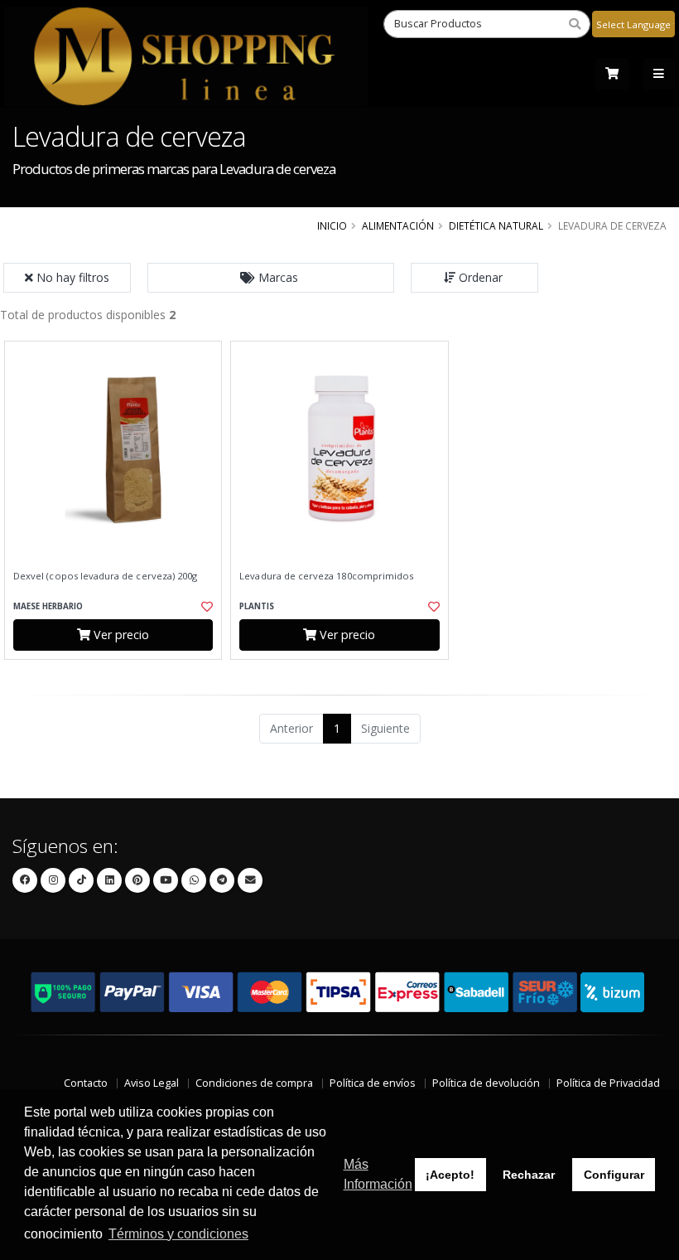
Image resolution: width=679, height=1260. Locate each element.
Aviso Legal (151, 1083)
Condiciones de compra (254, 1083)
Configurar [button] (614, 1174)
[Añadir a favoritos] (204, 607)
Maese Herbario (48, 606)
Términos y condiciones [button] (178, 1234)
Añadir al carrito (118, 673)
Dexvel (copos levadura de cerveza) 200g (105, 576)
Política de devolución (486, 1083)
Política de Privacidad (608, 1083)
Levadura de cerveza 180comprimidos (326, 576)
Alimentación (398, 225)
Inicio (332, 225)
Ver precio (119, 634)
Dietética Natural (496, 225)
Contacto (86, 1083)
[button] (270, 278)
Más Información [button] (378, 1174)
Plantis (256, 606)
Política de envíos (373, 1083)
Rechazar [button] (529, 1174)
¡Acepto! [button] (450, 1174)
